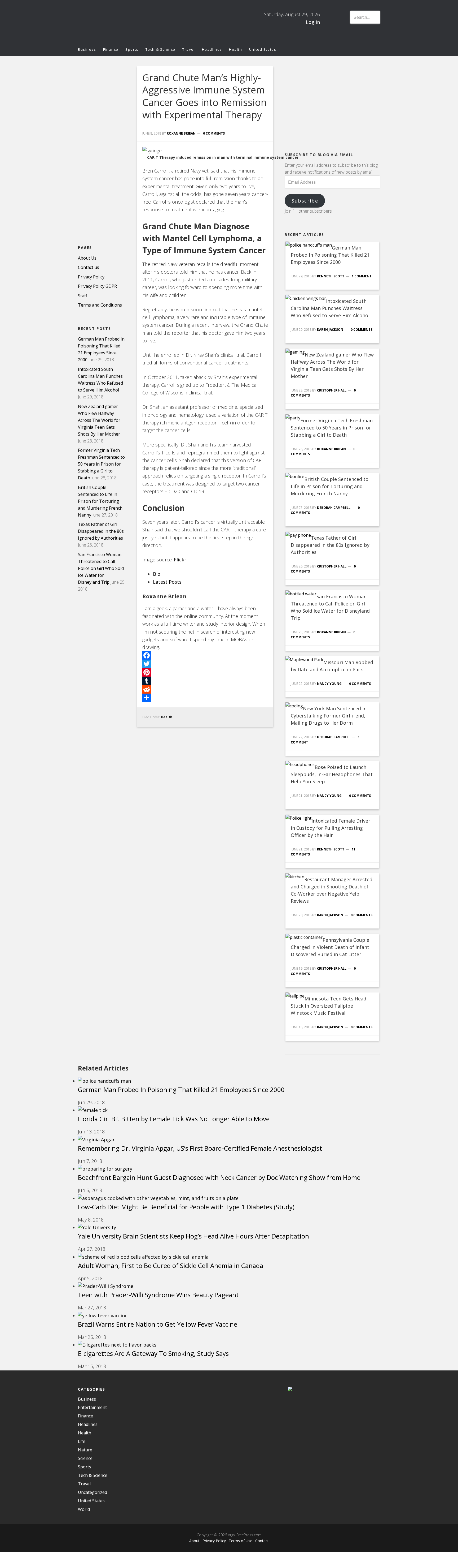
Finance (85, 1416)
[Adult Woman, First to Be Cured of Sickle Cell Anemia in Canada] (143, 1257)
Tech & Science (92, 1475)
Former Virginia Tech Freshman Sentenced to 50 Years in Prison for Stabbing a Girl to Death (332, 427)
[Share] (205, 698)
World (84, 1509)
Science (85, 1458)
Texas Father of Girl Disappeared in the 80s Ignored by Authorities (330, 545)
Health (166, 717)
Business (87, 1399)
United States (91, 1501)
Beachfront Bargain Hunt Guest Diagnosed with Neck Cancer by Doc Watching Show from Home (219, 1177)
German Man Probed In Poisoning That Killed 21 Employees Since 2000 (330, 254)
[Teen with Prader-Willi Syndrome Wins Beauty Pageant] (105, 1286)
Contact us (88, 267)
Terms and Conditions (100, 305)
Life (81, 1441)
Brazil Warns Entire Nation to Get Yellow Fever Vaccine (157, 1324)
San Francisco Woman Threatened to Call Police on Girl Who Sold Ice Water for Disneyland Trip (101, 568)
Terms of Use (240, 1540)
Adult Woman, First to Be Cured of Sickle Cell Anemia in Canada (170, 1265)
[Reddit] (205, 689)
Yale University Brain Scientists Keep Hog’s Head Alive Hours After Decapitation (193, 1236)
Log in (313, 22)
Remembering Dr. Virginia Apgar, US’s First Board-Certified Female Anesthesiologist (200, 1148)
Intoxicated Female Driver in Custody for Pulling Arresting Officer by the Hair (330, 828)
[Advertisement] (324, 99)
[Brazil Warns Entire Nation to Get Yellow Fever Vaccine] (102, 1315)
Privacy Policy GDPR (97, 286)
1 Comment (362, 276)
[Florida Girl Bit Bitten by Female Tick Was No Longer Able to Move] (93, 1110)
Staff (82, 296)
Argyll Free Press (125, 22)
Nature (85, 1450)
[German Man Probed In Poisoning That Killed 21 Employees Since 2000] (104, 1081)
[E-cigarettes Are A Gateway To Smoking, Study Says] (117, 1345)
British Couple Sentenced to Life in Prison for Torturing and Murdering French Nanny (329, 486)
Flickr (180, 559)
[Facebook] (205, 655)
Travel (84, 1484)
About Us (87, 258)
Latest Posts (167, 582)
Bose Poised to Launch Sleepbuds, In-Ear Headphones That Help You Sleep (332, 774)
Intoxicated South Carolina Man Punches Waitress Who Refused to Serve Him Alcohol (330, 308)
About (194, 1540)
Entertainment (92, 1407)
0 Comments (214, 133)
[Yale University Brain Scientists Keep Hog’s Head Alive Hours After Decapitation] (97, 1227)
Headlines (88, 1424)
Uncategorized (92, 1492)
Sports (84, 1467)
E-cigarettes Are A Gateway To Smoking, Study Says (153, 1353)
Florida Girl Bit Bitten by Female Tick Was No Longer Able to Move (174, 1118)
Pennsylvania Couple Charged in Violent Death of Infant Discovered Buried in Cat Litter (330, 947)
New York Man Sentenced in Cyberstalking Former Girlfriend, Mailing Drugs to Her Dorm (329, 715)
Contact (262, 1540)
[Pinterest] (205, 672)
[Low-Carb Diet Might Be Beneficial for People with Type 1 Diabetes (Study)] (158, 1198)
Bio (156, 574)
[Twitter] (205, 664)
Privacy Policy (91, 277)
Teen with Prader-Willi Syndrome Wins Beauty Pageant (158, 1294)
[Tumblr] (205, 681)
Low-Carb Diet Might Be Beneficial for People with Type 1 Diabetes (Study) (186, 1206)
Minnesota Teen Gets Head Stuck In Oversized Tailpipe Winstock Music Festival (328, 1005)
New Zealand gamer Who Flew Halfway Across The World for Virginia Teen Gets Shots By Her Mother (99, 420)
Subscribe (305, 200)
